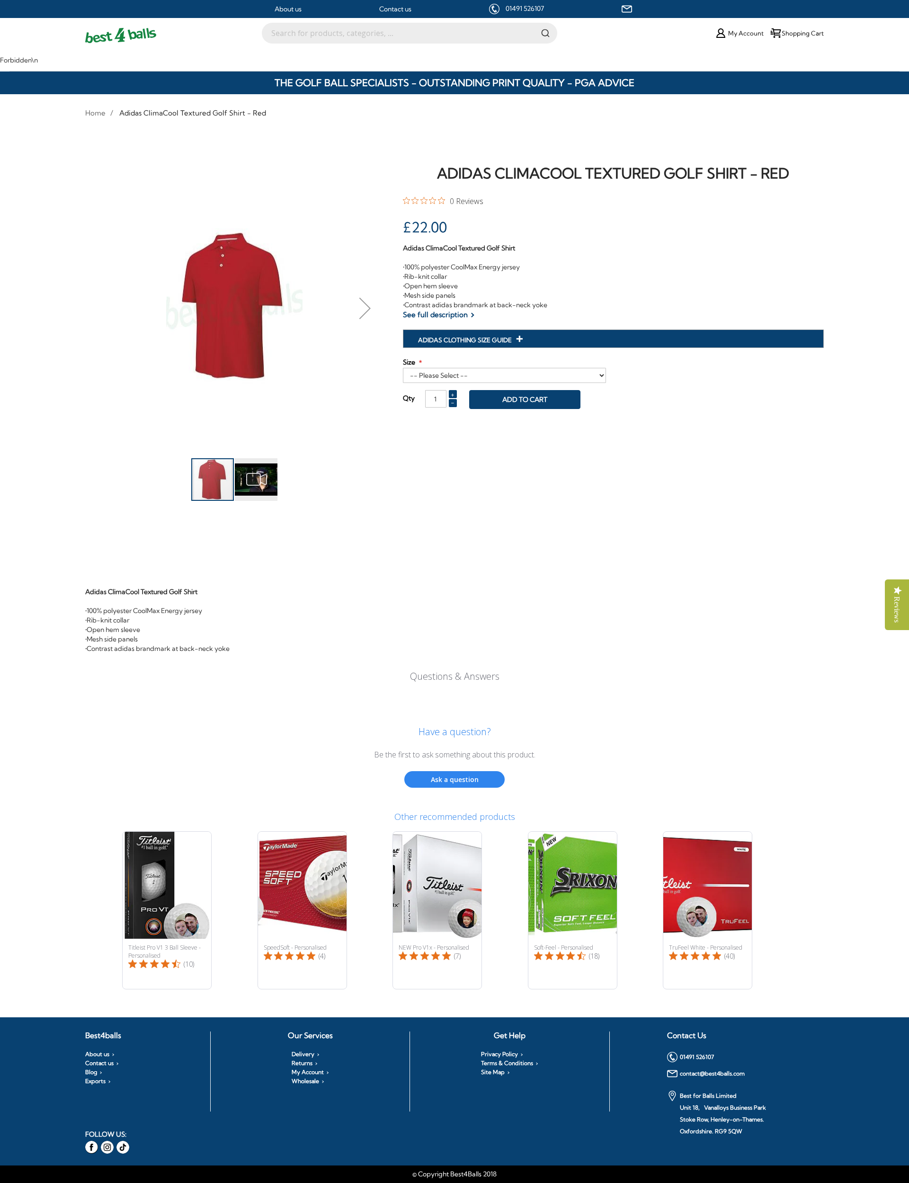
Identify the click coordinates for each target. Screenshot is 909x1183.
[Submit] (545, 32)
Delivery (303, 1054)
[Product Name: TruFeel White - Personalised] (707, 910)
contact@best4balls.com (712, 1073)
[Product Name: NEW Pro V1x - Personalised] (437, 910)
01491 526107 (525, 8)
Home (95, 112)
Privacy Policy (499, 1054)
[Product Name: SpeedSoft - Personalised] (302, 910)
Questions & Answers (454, 676)
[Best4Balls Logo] (173, 35)
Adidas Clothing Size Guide (465, 340)
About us (288, 9)
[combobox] (409, 33)
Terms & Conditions (507, 1063)
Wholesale (305, 1081)
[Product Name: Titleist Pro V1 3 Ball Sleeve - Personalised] (167, 910)
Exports (95, 1081)
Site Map (493, 1072)
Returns (302, 1063)
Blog (91, 1072)
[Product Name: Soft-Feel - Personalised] (572, 910)
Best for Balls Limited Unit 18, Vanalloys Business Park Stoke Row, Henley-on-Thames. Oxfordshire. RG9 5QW (723, 1113)
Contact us (395, 9)
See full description (435, 314)
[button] (365, 308)
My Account (308, 1072)
